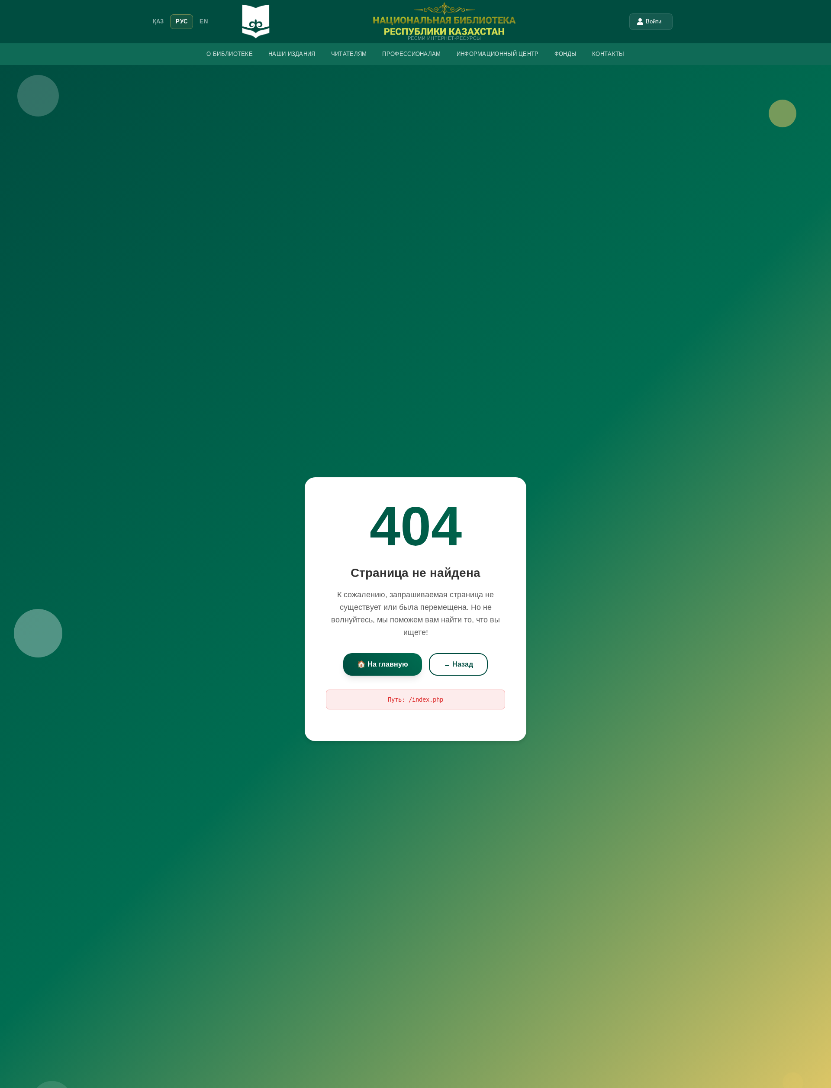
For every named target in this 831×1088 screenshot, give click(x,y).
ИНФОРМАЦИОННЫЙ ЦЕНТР (498, 54)
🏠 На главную (382, 664)
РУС (181, 21)
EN (204, 21)
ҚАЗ (158, 21)
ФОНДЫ (565, 54)
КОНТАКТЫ (608, 54)
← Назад (458, 664)
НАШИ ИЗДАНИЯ (292, 54)
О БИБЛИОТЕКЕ (229, 54)
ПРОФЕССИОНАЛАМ (411, 54)
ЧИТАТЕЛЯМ (349, 54)
